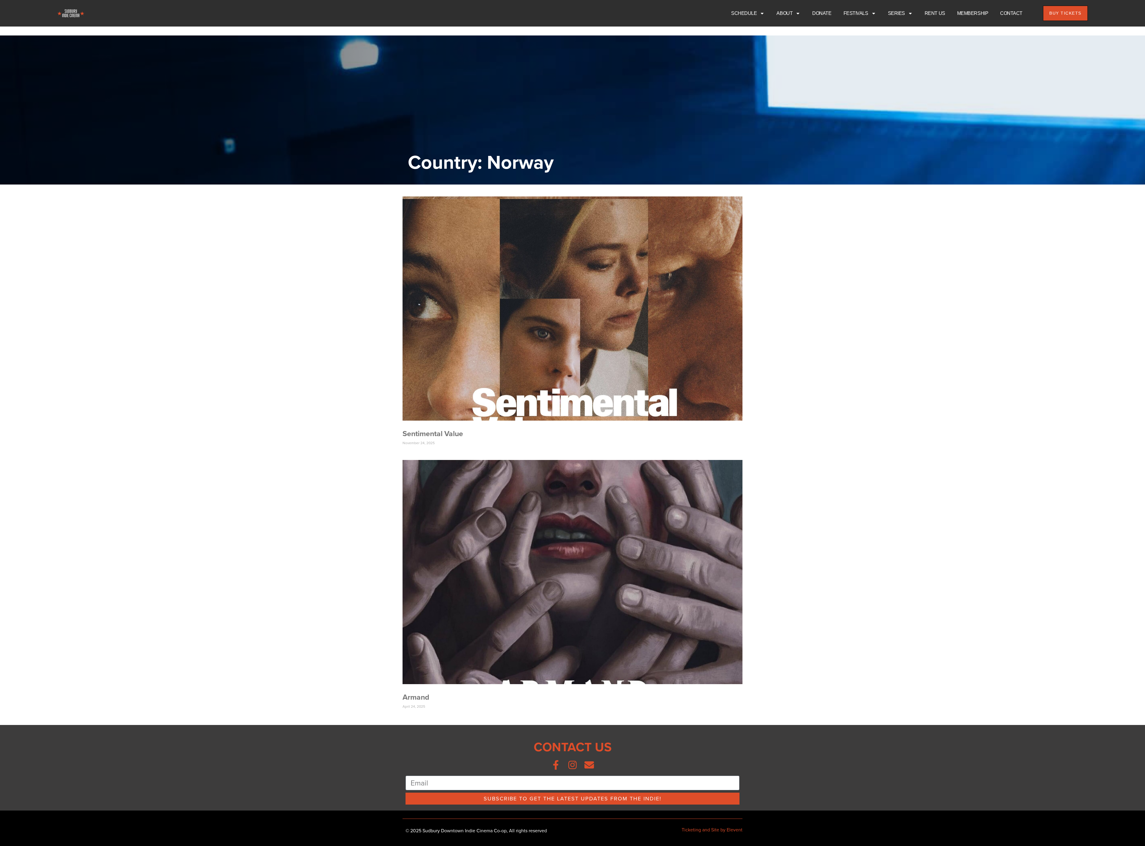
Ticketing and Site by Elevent (712, 829)
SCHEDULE (744, 13)
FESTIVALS (856, 13)
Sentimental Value (433, 433)
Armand (416, 697)
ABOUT (784, 13)
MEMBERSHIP (972, 13)
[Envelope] (589, 765)
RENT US (935, 13)
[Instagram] (572, 765)
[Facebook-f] (556, 765)
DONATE (821, 13)
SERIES (896, 13)
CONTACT (1011, 13)
